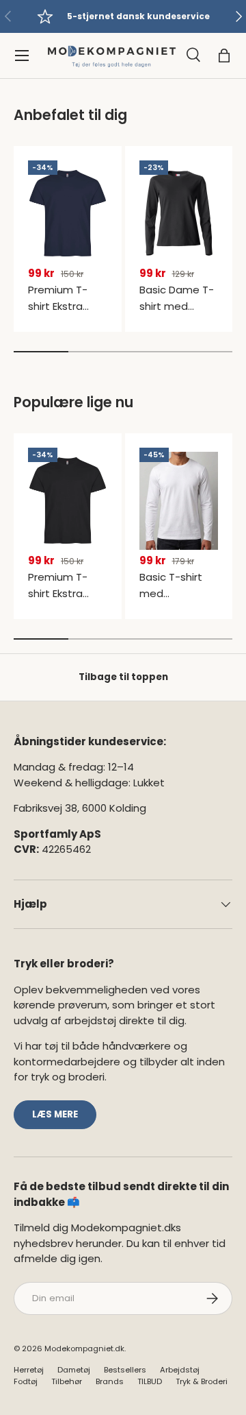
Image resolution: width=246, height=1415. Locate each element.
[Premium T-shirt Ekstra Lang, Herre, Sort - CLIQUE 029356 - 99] (67, 500)
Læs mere (55, 1114)
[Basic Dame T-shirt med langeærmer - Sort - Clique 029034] (179, 213)
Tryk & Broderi (202, 1381)
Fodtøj (26, 1381)
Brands (110, 1381)
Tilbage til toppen (123, 677)
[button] (224, 55)
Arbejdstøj (180, 1369)
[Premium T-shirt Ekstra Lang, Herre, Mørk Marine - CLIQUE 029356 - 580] (67, 213)
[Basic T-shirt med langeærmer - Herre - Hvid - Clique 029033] (179, 500)
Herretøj (29, 1369)
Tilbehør (66, 1381)
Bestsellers (125, 1369)
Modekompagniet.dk (84, 1348)
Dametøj (73, 1369)
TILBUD (149, 1381)
